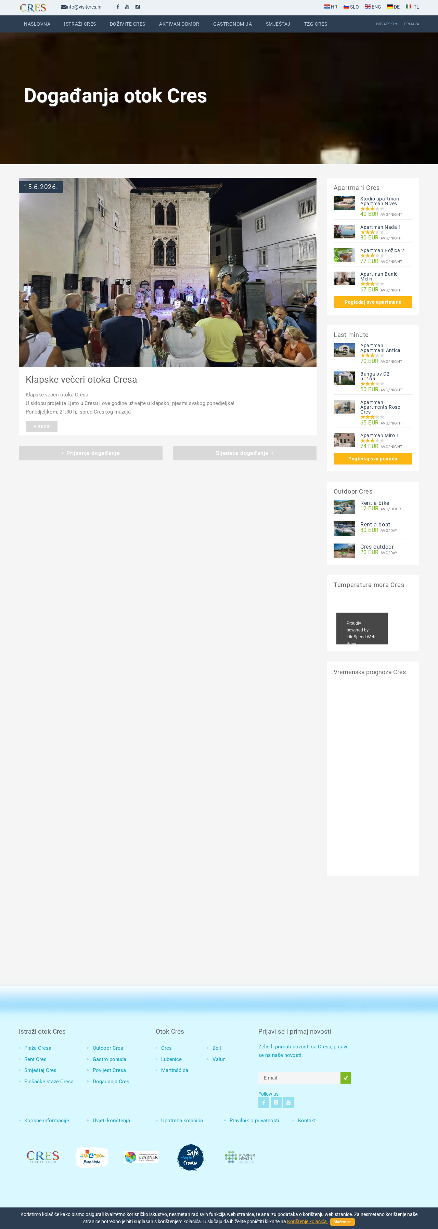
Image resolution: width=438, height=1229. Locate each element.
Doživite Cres (127, 24)
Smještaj (278, 24)
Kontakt (307, 1120)
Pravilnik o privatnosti (254, 1120)
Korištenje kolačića (307, 1221)
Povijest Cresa (109, 1070)
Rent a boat (375, 524)
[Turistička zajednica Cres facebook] (118, 7)
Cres (166, 1048)
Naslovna (37, 24)
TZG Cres (315, 24)
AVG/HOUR (380, 509)
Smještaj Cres (40, 1070)
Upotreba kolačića (182, 1120)
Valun (219, 1059)
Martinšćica (174, 1070)
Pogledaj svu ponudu (372, 458)
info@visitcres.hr (84, 7)
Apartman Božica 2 (382, 250)
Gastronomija (232, 24)
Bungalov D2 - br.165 (376, 376)
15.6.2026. (41, 187)
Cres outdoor (377, 547)
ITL (415, 7)
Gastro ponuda (109, 1059)
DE (396, 7)
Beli (216, 1048)
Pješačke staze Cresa (49, 1081)
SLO (354, 7)
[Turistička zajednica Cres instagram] (138, 7)
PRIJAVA (411, 24)
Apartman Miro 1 (379, 435)
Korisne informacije (46, 1120)
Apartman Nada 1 (380, 227)
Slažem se (342, 1222)
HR (333, 7)
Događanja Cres (111, 1081)
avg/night (381, 214)
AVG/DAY (379, 530)
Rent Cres (35, 1059)
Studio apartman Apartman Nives (379, 201)
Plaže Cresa (37, 1048)
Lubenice (171, 1059)
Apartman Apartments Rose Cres (380, 407)
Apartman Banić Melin (379, 276)
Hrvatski (385, 24)
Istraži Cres (80, 24)
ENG (376, 7)
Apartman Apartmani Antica (380, 348)
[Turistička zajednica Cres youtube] (127, 7)
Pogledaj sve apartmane (373, 302)
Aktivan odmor (179, 24)
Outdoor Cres (108, 1048)
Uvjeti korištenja (111, 1120)
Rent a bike (374, 503)
